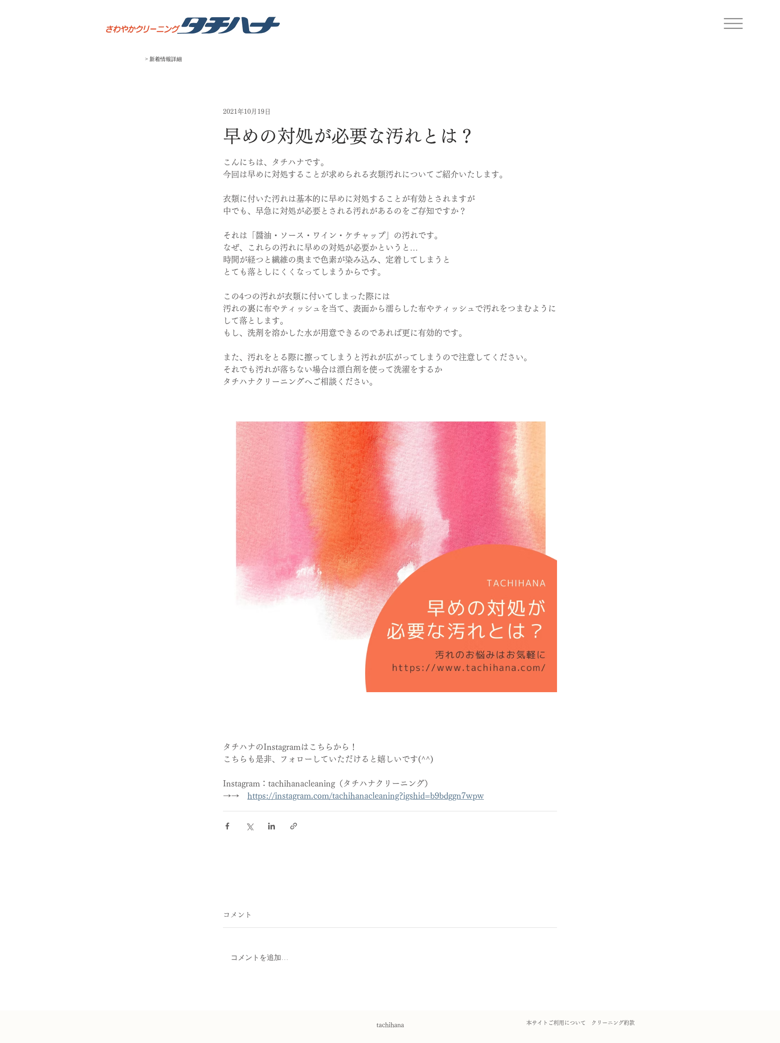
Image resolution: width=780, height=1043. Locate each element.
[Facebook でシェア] (227, 826)
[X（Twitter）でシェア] (249, 826)
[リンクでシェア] (293, 826)
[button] (733, 23)
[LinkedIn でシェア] (271, 826)
